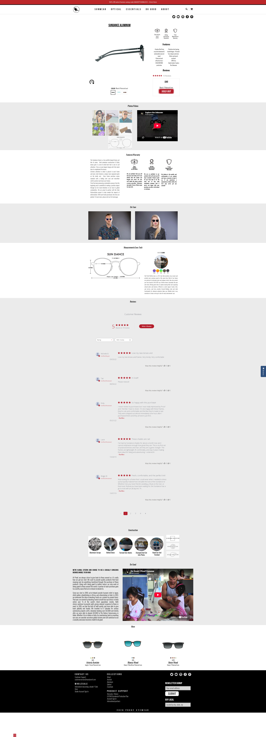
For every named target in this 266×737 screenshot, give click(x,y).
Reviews (166, 70)
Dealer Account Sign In (82, 691)
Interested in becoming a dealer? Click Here (86, 687)
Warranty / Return (112, 694)
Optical (116, 9)
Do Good (151, 9)
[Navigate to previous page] (121, 513)
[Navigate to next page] (145, 513)
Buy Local (169, 699)
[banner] (76, 10)
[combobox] (105, 340)
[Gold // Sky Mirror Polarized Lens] (119, 92)
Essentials (133, 9)
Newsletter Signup (173, 683)
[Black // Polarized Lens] (113, 92)
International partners (113, 701)
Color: (119, 88)
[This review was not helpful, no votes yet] (168, 366)
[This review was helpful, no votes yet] (164, 366)
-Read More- (121, 418)
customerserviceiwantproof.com (85, 679)
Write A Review (146, 326)
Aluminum (110, 682)
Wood (109, 677)
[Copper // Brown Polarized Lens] (125, 92)
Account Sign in (111, 698)
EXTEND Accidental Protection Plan (117, 696)
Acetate (109, 679)
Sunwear (101, 9)
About (165, 9)
